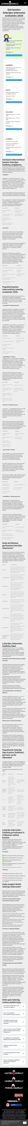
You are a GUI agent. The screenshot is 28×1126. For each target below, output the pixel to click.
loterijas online (14, 648)
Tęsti (25, 1122)
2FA (14, 594)
